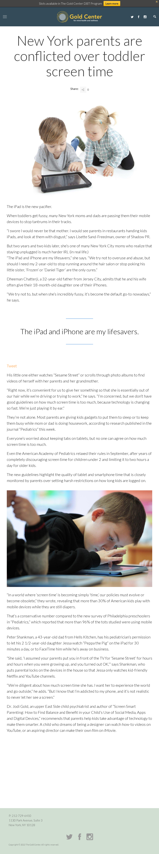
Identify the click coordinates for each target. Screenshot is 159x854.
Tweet (12, 365)
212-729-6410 (21, 815)
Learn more (111, 3)
